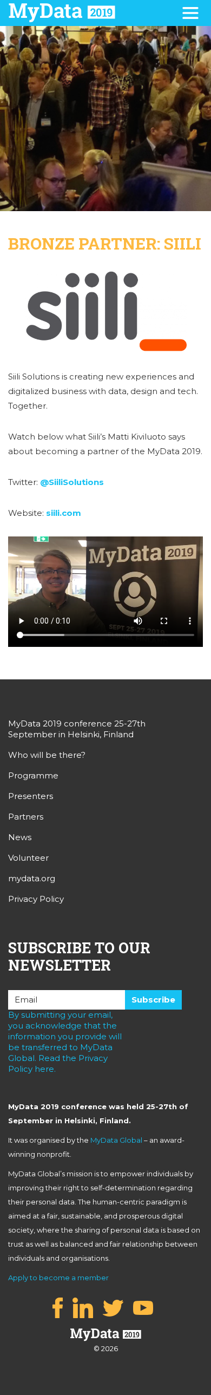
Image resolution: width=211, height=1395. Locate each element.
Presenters (30, 796)
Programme (33, 775)
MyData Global (116, 1140)
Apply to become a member (58, 1277)
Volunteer (28, 858)
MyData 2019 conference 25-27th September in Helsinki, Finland (77, 728)
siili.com (63, 513)
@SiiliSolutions (72, 482)
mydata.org (31, 878)
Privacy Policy (36, 899)
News (19, 837)
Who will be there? (46, 755)
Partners (25, 816)
